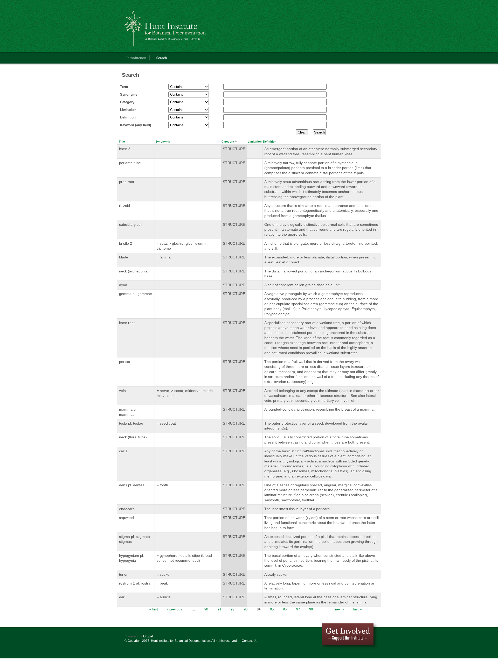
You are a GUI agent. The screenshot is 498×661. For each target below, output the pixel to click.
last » (357, 609)
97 (298, 609)
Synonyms (128, 94)
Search (161, 57)
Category (127, 102)
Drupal (148, 636)
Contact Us (249, 641)
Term (124, 87)
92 (232, 609)
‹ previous (174, 609)
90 (206, 609)
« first (153, 609)
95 (272, 609)
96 (285, 609)
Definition (128, 117)
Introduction (136, 57)
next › (339, 609)
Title (122, 141)
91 (219, 609)
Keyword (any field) (135, 125)
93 (245, 609)
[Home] (193, 27)
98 (311, 609)
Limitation (128, 110)
